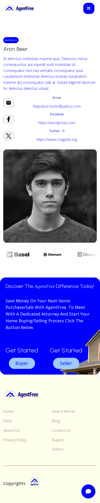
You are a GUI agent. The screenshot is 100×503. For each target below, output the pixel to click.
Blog (56, 421)
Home (8, 411)
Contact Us (61, 430)
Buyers (58, 440)
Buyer (21, 363)
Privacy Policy (15, 440)
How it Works (63, 411)
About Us (11, 430)
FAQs (7, 421)
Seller (66, 363)
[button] (88, 8)
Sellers (57, 449)
